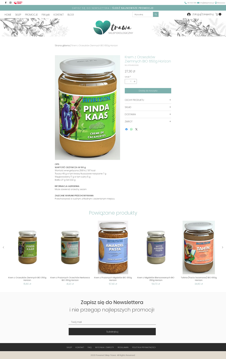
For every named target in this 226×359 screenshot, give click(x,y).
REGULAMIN (123, 347)
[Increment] (134, 81)
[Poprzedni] (3, 247)
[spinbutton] (130, 81)
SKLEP (69, 347)
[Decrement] (126, 81)
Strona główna (62, 45)
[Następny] (222, 247)
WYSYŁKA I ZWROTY (104, 347)
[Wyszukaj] (156, 14)
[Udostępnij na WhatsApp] (131, 129)
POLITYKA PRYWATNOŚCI (144, 347)
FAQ (90, 347)
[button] (219, 14)
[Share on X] (136, 129)
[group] (113, 253)
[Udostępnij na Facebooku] (126, 129)
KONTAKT (80, 347)
